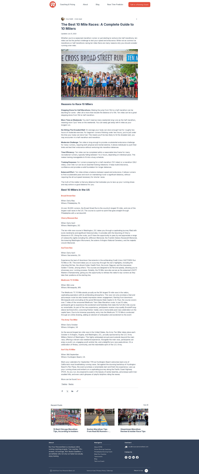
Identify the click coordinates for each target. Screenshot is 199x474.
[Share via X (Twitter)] (67, 391)
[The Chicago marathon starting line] (66, 417)
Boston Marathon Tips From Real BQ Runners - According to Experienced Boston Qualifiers (99, 430)
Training (64, 384)
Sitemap (110, 471)
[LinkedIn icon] (133, 457)
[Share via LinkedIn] (72, 391)
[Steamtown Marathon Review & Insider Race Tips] (133, 417)
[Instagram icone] (126, 457)
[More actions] (136, 19)
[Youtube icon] (129, 457)
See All (145, 405)
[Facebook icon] (137, 457)
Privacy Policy (101, 471)
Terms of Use (91, 471)
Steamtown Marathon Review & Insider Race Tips (133, 430)
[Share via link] (77, 391)
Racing (71, 384)
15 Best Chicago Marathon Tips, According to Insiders (65, 430)
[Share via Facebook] (62, 391)
